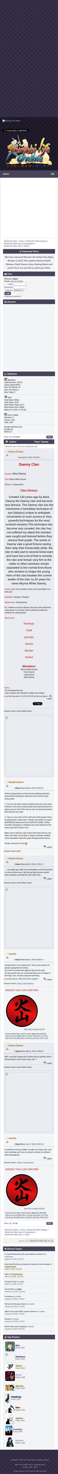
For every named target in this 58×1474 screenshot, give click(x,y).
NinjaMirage (16, 1397)
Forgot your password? (12, 296)
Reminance (20, 1357)
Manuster (19, 1386)
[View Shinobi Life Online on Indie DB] (11, 121)
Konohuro (19, 1440)
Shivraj (18, 1366)
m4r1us (18, 1375)
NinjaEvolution (16, 782)
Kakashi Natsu (10, 1266)
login (12, 281)
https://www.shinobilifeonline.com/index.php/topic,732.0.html (26, 1036)
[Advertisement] (29, 29)
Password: (8, 287)
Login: (10, 284)
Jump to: (22, 1241)
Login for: (9, 290)
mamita (12, 954)
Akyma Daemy (15, 451)
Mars (17, 1345)
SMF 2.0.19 (19, 1464)
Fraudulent (17, 1429)
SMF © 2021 (28, 1464)
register (20, 281)
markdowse (9, 1257)
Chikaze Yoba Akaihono (25, 983)
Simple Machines (39, 1464)
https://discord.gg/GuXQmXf (34, 1029)
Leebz (19, 1289)
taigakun (19, 1418)
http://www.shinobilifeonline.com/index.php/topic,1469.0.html (26, 1038)
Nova (17, 1407)
